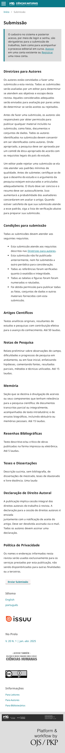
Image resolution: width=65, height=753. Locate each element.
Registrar (47, 52)
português (11, 605)
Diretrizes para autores (42, 251)
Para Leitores (12, 694)
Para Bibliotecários (15, 705)
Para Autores (12, 700)
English (9, 599)
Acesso (49, 48)
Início (6, 12)
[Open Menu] (3, 3)
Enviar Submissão (18, 581)
